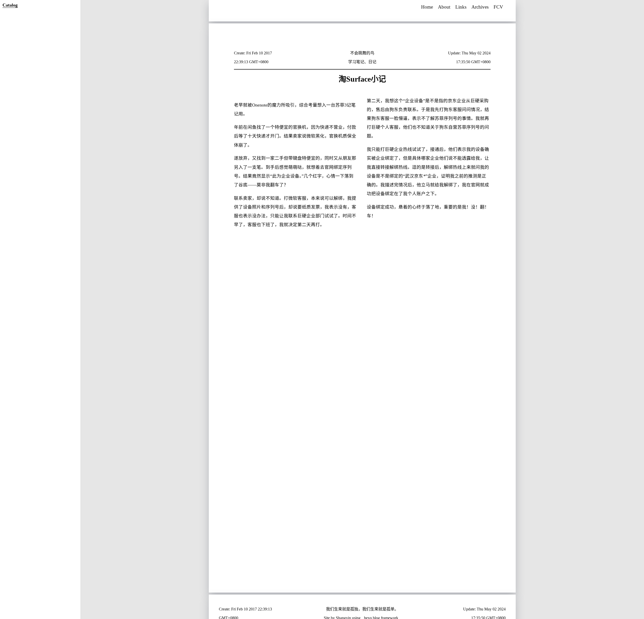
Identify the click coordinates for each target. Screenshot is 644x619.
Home (427, 7)
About (444, 7)
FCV (498, 7)
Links (460, 7)
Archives (480, 7)
